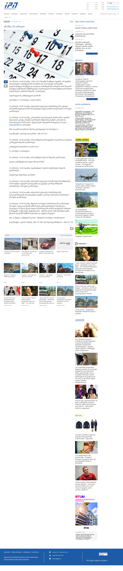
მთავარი (6, 14)
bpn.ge (88, 2)
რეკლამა (35, 552)
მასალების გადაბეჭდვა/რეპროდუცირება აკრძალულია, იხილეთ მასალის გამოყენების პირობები (21, 558)
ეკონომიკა (59, 14)
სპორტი (67, 14)
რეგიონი (51, 14)
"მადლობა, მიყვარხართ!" (83, 236)
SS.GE (7, 235)
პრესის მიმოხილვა (82, 104)
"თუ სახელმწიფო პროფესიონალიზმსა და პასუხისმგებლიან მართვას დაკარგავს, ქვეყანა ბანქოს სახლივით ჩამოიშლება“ (84, 213)
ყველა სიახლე (91, 53)
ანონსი (90, 14)
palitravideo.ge (8, 305)
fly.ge (5, 282)
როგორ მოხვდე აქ (66, 235)
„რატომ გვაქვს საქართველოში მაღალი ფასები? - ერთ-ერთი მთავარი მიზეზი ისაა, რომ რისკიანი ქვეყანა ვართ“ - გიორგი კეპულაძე (85, 485)
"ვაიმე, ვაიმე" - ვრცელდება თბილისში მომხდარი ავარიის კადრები (64, 300)
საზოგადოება (33, 14)
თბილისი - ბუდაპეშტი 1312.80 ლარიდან (45, 275)
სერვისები (26, 552)
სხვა (6, 17)
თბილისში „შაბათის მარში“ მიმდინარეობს (84, 35)
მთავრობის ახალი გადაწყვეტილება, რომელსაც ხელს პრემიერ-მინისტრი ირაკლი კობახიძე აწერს (11, 301)
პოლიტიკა (14, 14)
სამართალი (23, 14)
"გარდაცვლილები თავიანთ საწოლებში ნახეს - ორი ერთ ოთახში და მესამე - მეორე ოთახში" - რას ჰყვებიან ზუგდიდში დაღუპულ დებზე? (84, 162)
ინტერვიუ (79, 60)
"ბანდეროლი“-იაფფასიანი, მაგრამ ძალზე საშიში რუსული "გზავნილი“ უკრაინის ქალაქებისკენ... (85, 186)
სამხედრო (74, 14)
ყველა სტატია (91, 99)
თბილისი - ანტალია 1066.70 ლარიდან (10, 275)
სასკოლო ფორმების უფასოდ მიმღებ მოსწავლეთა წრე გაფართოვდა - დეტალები (85, 436)
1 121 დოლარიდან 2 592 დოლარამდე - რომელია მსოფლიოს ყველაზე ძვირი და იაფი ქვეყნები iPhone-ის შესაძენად (85, 459)
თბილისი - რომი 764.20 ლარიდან (64, 275)
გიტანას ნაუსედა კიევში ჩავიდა (86, 28)
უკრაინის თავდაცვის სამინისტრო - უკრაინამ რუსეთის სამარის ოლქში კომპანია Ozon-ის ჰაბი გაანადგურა (84, 46)
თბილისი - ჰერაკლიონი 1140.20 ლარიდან (29, 275)
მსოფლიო (43, 14)
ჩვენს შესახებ (16, 552)
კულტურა (83, 14)
